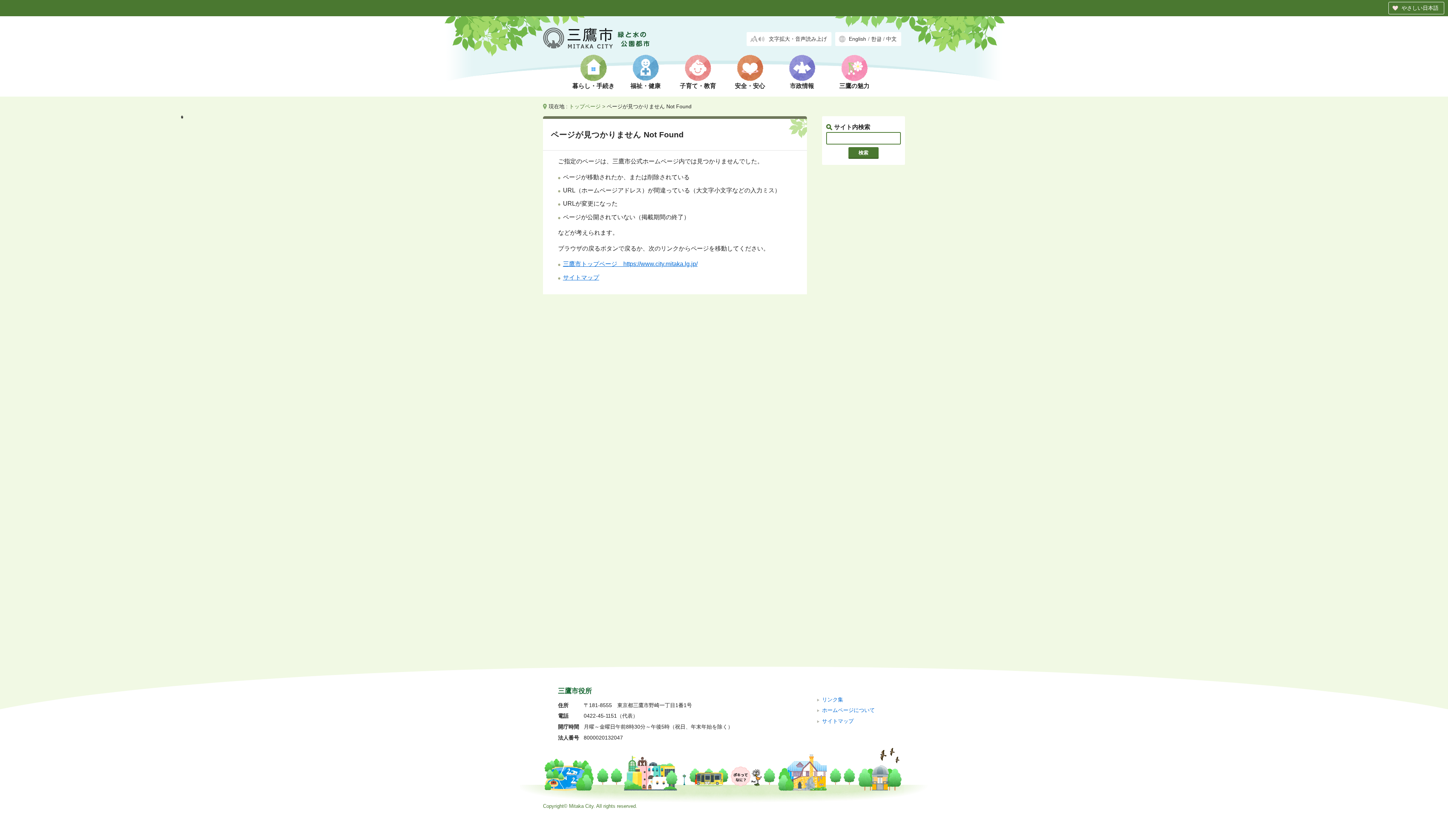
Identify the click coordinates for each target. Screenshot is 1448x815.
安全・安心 (750, 86)
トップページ (585, 106)
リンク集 (832, 700)
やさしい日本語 (1420, 8)
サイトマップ (581, 277)
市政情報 (802, 86)
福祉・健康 (645, 86)
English (857, 39)
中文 (891, 39)
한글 (876, 39)
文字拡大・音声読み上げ (798, 39)
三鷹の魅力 (854, 86)
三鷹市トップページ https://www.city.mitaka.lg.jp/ (630, 264)
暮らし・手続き (593, 86)
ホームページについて (848, 710)
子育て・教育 (698, 86)
